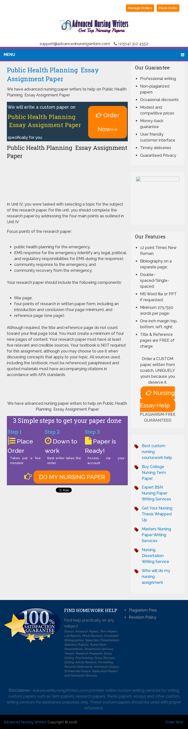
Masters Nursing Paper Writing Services (156, 535)
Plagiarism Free (143, 610)
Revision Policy (142, 617)
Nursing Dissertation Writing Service (155, 555)
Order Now (174, 722)
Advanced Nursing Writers (25, 722)
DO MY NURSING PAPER (72, 477)
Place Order (168, 8)
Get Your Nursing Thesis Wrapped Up (157, 514)
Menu (9, 54)
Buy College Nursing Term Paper (154, 472)
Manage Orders (140, 8)
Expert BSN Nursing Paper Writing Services (156, 493)
